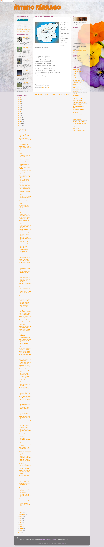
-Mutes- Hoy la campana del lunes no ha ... (25, 363)
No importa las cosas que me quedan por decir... (25, 226)
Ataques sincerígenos (78, 71)
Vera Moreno (76, 128)
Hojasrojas (75, 91)
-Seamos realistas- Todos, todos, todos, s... (24, 345)
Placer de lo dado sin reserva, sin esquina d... (24, 460)
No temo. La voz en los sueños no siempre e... (25, 197)
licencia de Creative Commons (47, 539)
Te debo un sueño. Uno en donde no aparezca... (25, 356)
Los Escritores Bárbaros (78, 109)
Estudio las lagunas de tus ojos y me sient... (25, 366)
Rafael (74, 116)
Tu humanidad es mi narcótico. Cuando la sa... (25, 389)
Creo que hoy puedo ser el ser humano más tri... (25, 393)
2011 (19, 532)
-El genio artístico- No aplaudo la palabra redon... (24, 234)
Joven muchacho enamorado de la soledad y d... (24, 435)
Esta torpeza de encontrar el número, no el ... (25, 444)
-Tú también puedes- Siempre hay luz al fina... (24, 135)
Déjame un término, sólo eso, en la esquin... (25, 300)
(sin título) (25, 37)
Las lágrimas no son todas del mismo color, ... (24, 408)
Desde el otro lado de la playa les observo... (25, 380)
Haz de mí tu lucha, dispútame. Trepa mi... (25, 457)
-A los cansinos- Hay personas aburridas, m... (24, 188)
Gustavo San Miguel (77, 89)
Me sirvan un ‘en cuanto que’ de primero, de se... (25, 211)
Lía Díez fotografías (77, 104)
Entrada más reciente (42, 94)
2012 (19, 125)
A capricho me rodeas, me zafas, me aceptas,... (24, 280)
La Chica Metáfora (77, 97)
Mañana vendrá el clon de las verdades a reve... (24, 202)
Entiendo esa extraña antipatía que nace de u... (25, 404)
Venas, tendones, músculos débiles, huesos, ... (24, 307)
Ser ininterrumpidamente (79, 121)
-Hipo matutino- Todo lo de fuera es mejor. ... (25, 425)
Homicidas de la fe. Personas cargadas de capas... (25, 140)
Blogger (63, 543)
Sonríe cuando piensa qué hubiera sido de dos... (24, 176)
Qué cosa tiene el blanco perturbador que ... (25, 256)
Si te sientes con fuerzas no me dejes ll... (25, 400)
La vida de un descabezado (79, 102)
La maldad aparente (77, 100)
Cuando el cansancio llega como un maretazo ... (24, 334)
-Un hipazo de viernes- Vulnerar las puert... (24, 303)
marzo (21, 526)
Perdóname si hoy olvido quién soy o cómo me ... (25, 172)
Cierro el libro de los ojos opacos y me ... (24, 481)
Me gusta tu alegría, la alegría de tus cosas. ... (24, 484)
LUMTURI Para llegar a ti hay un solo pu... (25, 242)
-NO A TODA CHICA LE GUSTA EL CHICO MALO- (24, 181)
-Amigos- (21, 473)
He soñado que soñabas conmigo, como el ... (25, 468)
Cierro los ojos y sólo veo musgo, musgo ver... (24, 448)
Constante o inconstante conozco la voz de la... (25, 131)
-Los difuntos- (22, 509)
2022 (19, 105)
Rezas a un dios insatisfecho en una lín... (24, 268)
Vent (74, 126)
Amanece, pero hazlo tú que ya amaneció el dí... (25, 453)
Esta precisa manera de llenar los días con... (25, 360)
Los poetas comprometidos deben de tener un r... (25, 439)
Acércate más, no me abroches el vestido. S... (24, 288)
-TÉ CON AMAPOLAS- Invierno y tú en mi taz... (24, 193)
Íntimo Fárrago (37, 8)
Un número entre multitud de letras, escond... (24, 253)
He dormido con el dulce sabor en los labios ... (25, 144)
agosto (21, 516)
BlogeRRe (75, 75)
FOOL (74, 87)
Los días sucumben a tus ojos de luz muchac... (25, 276)
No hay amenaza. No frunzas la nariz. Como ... (24, 272)
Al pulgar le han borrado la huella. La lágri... (25, 471)
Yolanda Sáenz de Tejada (79, 130)
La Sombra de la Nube (78, 98)
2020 (19, 109)
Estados (74, 84)
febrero (21, 528)
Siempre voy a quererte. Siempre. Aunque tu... (25, 260)
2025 (19, 99)
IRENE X (75, 93)
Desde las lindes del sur (78, 80)
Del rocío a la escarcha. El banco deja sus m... (25, 296)
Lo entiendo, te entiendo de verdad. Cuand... (25, 421)
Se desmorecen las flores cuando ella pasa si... (24, 206)
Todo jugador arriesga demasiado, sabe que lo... (25, 147)
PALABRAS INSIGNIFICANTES (77, 113)
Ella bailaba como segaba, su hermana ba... (25, 430)
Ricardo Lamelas (77, 119)
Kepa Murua (75, 95)
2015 (19, 119)
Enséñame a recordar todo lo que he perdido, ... (24, 246)
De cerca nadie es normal (79, 78)
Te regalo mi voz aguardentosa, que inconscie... (24, 489)
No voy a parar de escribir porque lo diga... (24, 413)
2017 (19, 115)
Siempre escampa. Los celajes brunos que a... (25, 230)
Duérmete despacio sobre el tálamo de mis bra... (25, 495)
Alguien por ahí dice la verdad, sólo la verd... (25, 352)
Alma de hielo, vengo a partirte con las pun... (25, 330)
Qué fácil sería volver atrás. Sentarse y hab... (24, 370)
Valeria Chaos (76, 125)
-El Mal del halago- (23, 427)
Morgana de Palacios (78, 111)
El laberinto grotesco (77, 82)
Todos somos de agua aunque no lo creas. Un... (24, 417)
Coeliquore (75, 77)
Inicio (54, 94)
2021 (19, 107)
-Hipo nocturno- (23, 492)
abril (20, 524)
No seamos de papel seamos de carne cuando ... (24, 477)
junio (20, 520)
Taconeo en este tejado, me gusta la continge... (25, 320)
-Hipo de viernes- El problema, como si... (24, 215)
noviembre (22, 129)
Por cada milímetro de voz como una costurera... (24, 156)
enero (21, 530)
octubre (21, 512)
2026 (19, 97)
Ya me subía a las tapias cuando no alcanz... (25, 349)
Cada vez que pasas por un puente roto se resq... (25, 152)
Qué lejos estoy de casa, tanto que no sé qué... (25, 310)
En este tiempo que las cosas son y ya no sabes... (24, 264)
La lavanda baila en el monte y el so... (24, 377)
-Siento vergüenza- (23, 249)
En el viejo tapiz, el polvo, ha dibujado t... (25, 464)
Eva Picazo (75, 86)
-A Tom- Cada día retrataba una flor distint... (24, 164)
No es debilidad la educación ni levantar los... (25, 504)
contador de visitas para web (23, 18)
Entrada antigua (64, 94)
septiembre (22, 514)
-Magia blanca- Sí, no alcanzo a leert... (24, 218)
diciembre (22, 127)
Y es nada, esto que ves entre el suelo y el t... (25, 284)
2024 (19, 101)
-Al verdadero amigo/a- (24, 337)
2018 (19, 113)
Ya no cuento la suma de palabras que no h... (25, 397)
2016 (19, 117)
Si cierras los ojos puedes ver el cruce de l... (25, 238)
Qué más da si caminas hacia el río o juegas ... (25, 500)
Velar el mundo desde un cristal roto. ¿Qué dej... (25, 340)
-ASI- (49, 543)
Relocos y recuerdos (77, 117)
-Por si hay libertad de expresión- (24, 323)
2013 (19, 123)
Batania (74, 73)
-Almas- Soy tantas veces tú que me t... (24, 160)
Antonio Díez (76, 69)
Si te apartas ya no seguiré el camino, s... (25, 374)
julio (20, 518)
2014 (19, 121)
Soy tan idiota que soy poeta (79, 123)
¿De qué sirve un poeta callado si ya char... (25, 314)
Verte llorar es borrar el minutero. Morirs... (25, 327)
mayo (20, 522)
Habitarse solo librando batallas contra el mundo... (25, 292)
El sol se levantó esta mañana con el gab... (25, 185)
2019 (19, 111)
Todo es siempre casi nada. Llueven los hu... (24, 222)
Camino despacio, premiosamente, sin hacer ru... (24, 384)
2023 (19, 103)
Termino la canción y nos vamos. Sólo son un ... (25, 317)
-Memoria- (21, 507)
